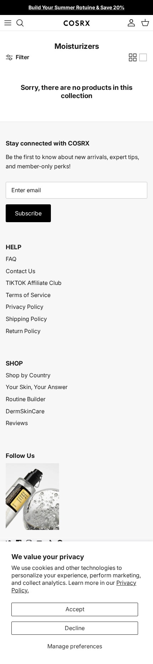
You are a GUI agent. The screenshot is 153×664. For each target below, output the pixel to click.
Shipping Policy (26, 318)
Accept (74, 609)
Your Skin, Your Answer (37, 386)
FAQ (11, 258)
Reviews (17, 423)
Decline (75, 628)
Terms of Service (28, 294)
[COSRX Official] (76, 23)
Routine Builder (26, 399)
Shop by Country (28, 375)
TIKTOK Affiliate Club (34, 282)
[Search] (23, 23)
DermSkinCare (25, 411)
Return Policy (23, 330)
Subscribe (28, 213)
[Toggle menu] (8, 23)
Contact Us (20, 271)
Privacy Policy (24, 306)
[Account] (129, 23)
